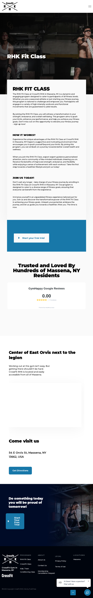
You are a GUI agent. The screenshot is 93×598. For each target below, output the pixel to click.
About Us (41, 560)
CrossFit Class (25, 564)
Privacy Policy (60, 561)
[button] (73, 592)
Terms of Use (60, 567)
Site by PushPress (30, 589)
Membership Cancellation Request (46, 572)
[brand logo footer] (10, 559)
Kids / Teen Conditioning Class (27, 570)
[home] (10, 6)
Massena (77, 559)
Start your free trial (17, 521)
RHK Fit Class (25, 559)
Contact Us (42, 565)
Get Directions (20, 470)
